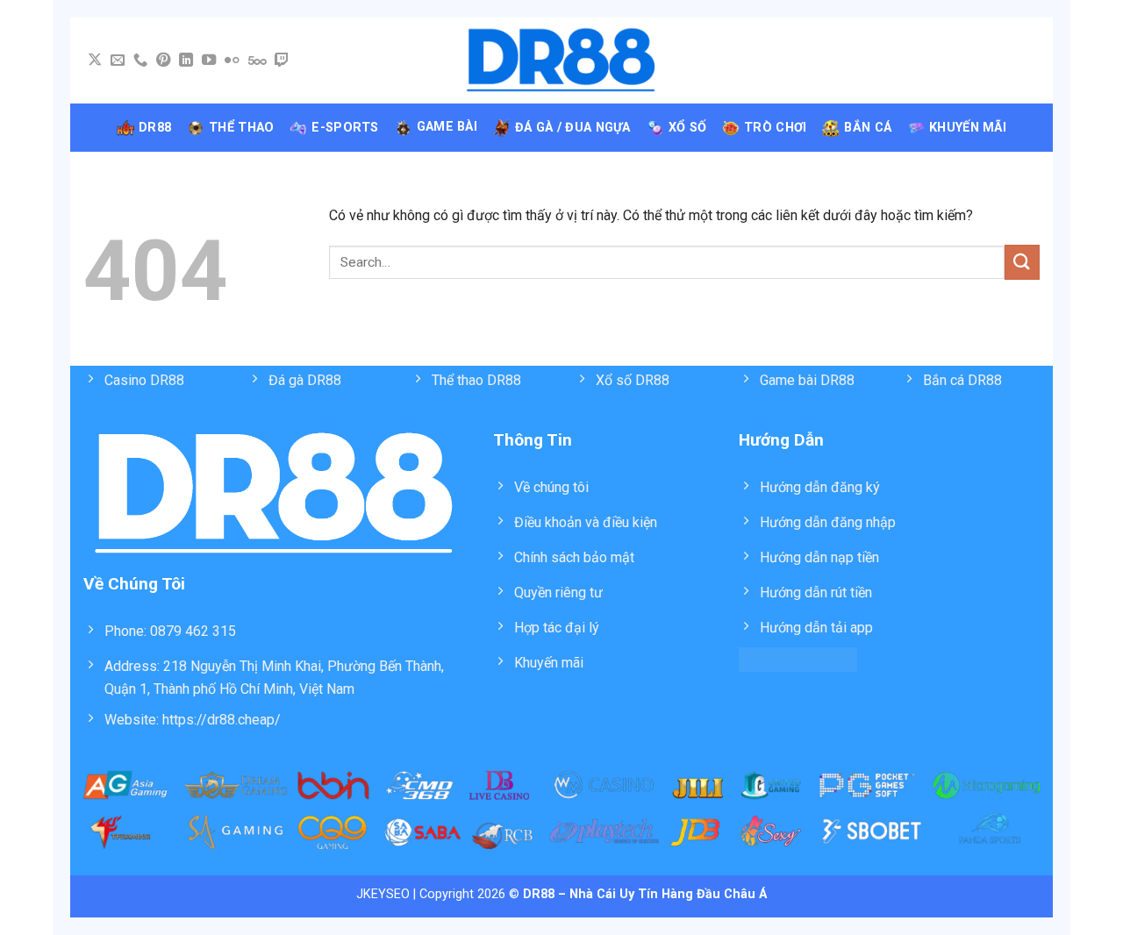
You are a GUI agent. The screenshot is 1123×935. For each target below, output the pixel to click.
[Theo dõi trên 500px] (257, 60)
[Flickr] (232, 60)
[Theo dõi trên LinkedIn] (186, 60)
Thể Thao (241, 127)
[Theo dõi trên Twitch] (282, 60)
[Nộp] (1022, 262)
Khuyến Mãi (967, 127)
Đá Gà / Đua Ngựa (573, 127)
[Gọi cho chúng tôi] (140, 60)
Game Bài (447, 126)
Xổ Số (687, 127)
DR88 (155, 127)
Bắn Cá (867, 127)
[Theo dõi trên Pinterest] (163, 60)
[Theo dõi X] (95, 60)
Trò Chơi (775, 127)
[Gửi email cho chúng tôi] (118, 60)
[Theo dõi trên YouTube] (209, 60)
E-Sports (344, 127)
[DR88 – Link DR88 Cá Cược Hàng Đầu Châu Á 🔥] (562, 60)
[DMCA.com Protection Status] (798, 658)
